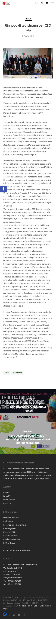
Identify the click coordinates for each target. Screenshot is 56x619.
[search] (36, 3)
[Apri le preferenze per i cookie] (5, 616)
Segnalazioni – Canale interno (15, 525)
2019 (7, 373)
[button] (3, 189)
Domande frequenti (11, 518)
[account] (41, 3)
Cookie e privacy (25, 606)
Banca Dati (7, 503)
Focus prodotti (9, 500)
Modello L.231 (9, 532)
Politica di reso (9, 543)
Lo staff (6, 496)
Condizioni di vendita (11, 539)
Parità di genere (9, 528)
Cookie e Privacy (10, 536)
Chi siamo (7, 492)
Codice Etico (8, 521)
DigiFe (5, 609)
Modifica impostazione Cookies (17, 550)
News (28, 19)
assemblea (17, 373)
